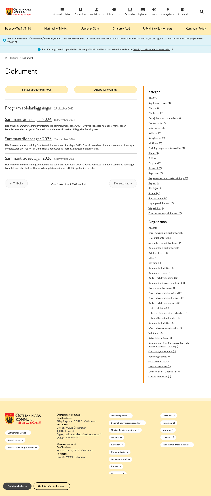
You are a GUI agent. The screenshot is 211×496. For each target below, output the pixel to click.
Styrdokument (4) (157, 198)
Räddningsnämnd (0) (159, 356)
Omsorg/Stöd (121, 28)
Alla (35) (152, 97)
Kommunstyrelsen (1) (159, 272)
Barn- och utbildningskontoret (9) (166, 232)
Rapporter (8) (155, 173)
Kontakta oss (14, 440)
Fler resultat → (123, 183)
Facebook (167, 415)
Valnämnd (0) (155, 332)
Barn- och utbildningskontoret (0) (166, 297)
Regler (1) (153, 183)
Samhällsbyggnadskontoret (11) (165, 242)
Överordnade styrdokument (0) (165, 213)
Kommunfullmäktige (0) (161, 267)
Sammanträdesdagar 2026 (28, 159)
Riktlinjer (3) (155, 188)
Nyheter (115, 437)
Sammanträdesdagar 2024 (28, 120)
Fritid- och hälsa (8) (158, 307)
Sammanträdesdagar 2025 (28, 139)
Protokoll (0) (155, 168)
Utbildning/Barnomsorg (158, 28)
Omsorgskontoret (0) (159, 376)
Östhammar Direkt (17, 432)
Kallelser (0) (154, 133)
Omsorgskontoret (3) (159, 237)
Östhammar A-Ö (119, 459)
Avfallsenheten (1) (158, 252)
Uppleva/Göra (90, 28)
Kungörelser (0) (156, 138)
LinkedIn (167, 437)
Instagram (167, 422)
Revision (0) (154, 262)
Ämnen (114, 466)
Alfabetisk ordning (105, 89)
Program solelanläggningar (28, 108)
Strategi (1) (154, 193)
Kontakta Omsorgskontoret (21, 447)
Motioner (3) (155, 143)
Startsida (13, 57)
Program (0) (154, 163)
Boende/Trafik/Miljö (18, 28)
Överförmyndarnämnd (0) (162, 351)
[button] (62, 12)
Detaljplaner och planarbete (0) (164, 118)
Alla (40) (152, 227)
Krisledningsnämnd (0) (160, 337)
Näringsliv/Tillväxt (55, 28)
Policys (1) (153, 158)
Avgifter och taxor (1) (159, 103)
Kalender (115, 444)
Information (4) (156, 128)
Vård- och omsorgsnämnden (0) (165, 327)
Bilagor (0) (153, 108)
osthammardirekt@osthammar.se (82, 434)
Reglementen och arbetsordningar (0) (168, 178)
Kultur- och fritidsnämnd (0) (163, 277)
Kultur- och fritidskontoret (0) (164, 302)
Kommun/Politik (196, 28)
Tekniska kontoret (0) (159, 366)
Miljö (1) (152, 257)
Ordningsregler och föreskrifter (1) (166, 148)
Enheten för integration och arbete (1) (168, 312)
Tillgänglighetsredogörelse (123, 430)
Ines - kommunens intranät (175, 444)
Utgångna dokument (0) (161, 203)
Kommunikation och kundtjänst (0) (167, 282)
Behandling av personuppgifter (126, 422)
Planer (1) (153, 153)
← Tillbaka (16, 183)
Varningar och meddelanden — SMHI (151, 49)
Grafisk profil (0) (157, 123)
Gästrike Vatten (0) (158, 361)
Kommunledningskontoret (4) (164, 247)
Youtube (167, 430)
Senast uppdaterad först (36, 89)
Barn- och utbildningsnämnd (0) (165, 292)
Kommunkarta (118, 452)
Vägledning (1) (156, 208)
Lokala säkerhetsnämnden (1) (164, 317)
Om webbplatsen (119, 415)
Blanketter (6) (155, 112)
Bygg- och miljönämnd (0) (161, 287)
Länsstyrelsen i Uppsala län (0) (164, 371)
